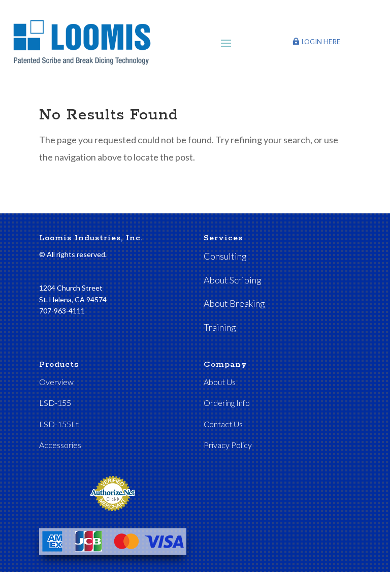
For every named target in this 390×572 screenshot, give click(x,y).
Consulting (225, 256)
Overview (56, 382)
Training (220, 327)
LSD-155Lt (59, 424)
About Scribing (233, 279)
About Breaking (234, 303)
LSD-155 (55, 402)
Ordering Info (227, 402)
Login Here (321, 42)
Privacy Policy (228, 445)
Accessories (60, 445)
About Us (220, 382)
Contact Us (223, 424)
